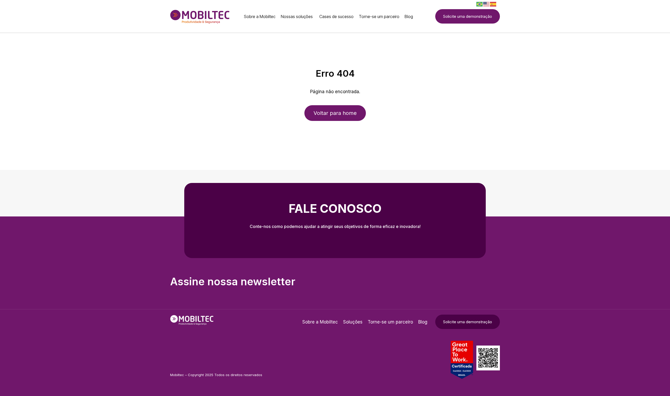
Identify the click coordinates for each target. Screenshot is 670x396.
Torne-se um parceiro (390, 322)
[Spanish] (493, 4)
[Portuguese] (479, 4)
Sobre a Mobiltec (320, 322)
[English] (486, 4)
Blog (422, 322)
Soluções (352, 322)
